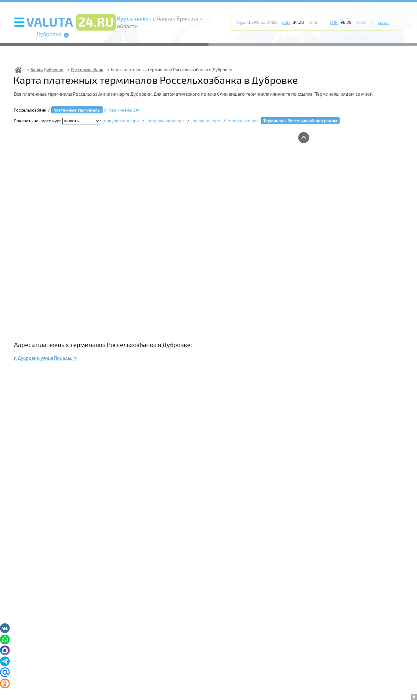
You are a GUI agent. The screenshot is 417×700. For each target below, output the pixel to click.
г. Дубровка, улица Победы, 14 (46, 358)
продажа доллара (166, 120)
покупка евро (206, 120)
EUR (334, 22)
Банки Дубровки (47, 69)
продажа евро (243, 120)
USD (286, 22)
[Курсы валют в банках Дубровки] (18, 70)
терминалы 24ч (124, 110)
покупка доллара (121, 120)
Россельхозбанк (87, 69)
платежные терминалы (76, 110)
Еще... (383, 22)
